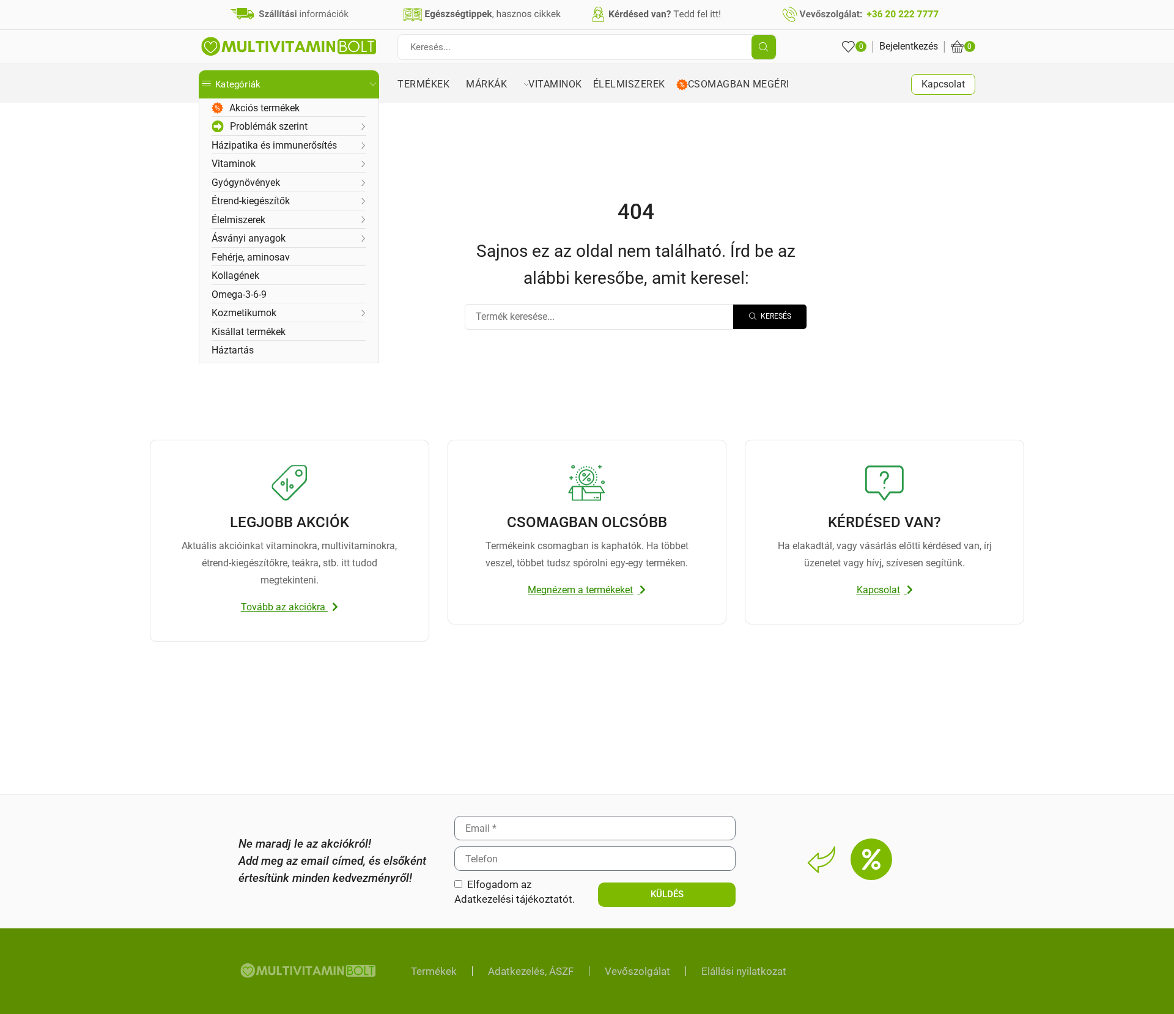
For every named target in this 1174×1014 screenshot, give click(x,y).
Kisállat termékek (249, 332)
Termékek (431, 84)
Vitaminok (234, 163)
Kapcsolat (943, 84)
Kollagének (235, 275)
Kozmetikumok (244, 313)
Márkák (493, 84)
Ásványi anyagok (249, 238)
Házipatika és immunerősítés (274, 145)
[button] (289, 607)
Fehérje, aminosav (251, 257)
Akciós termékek (264, 108)
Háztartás (233, 350)
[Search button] (763, 47)
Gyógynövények (246, 182)
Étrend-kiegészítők (251, 201)
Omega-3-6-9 (239, 294)
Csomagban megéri (741, 84)
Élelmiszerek (238, 220)
